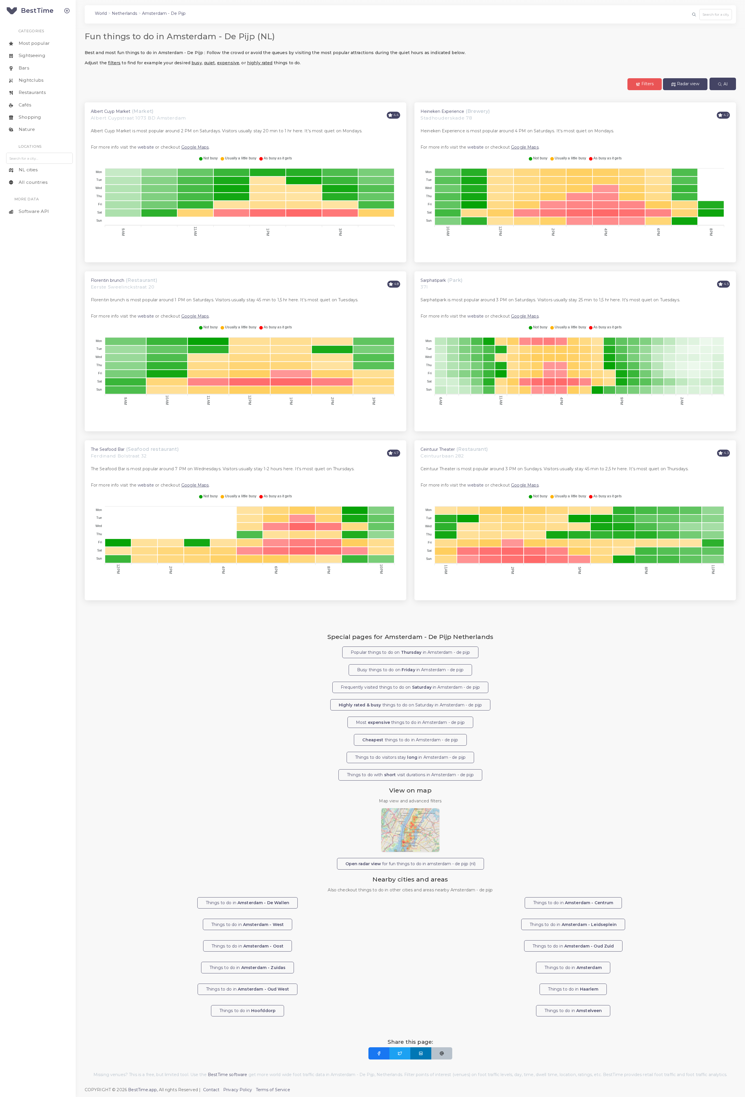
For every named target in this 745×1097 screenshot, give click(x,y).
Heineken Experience (442, 111)
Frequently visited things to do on (410, 687)
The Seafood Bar (108, 449)
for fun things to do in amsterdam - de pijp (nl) (410, 863)
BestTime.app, (143, 1089)
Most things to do (410, 722)
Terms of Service (273, 1089)
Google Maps (195, 147)
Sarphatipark (433, 280)
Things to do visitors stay (410, 757)
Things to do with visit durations (410, 774)
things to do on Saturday (410, 705)
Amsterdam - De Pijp (164, 13)
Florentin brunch (107, 280)
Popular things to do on (410, 652)
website (146, 147)
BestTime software (227, 1074)
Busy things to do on (410, 669)
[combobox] (715, 14)
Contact (211, 1089)
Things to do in (247, 902)
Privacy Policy (237, 1089)
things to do (410, 739)
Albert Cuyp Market (110, 111)
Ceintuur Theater (438, 449)
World (101, 13)
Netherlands (124, 13)
